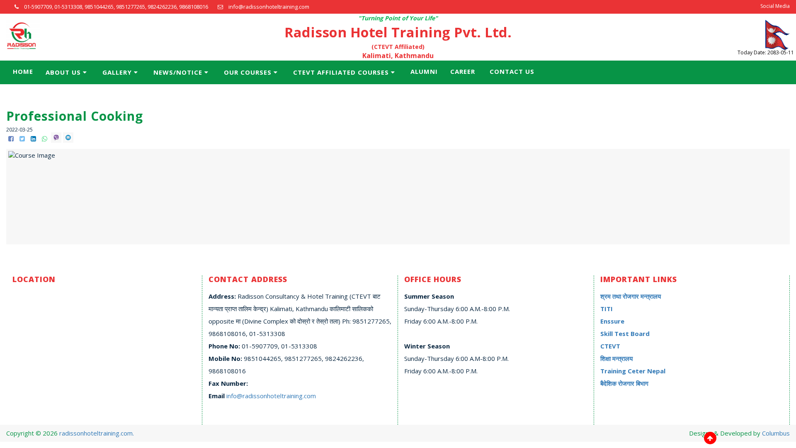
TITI (606, 308)
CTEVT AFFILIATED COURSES (341, 72)
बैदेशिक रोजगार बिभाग (624, 383)
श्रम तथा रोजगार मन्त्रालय (630, 296)
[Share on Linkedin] (34, 138)
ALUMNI (424, 71)
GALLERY (117, 72)
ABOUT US (63, 72)
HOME (23, 71)
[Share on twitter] (23, 138)
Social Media (775, 6)
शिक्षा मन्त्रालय (616, 358)
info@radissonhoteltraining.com (271, 396)
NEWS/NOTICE (177, 72)
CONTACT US (512, 71)
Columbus (776, 433)
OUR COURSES (248, 72)
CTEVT (610, 346)
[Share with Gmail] (68, 138)
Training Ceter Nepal (632, 371)
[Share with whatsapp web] (45, 138)
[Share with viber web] (57, 138)
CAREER (462, 71)
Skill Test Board (625, 333)
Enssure (612, 321)
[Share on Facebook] (11, 138)
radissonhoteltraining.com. (96, 433)
